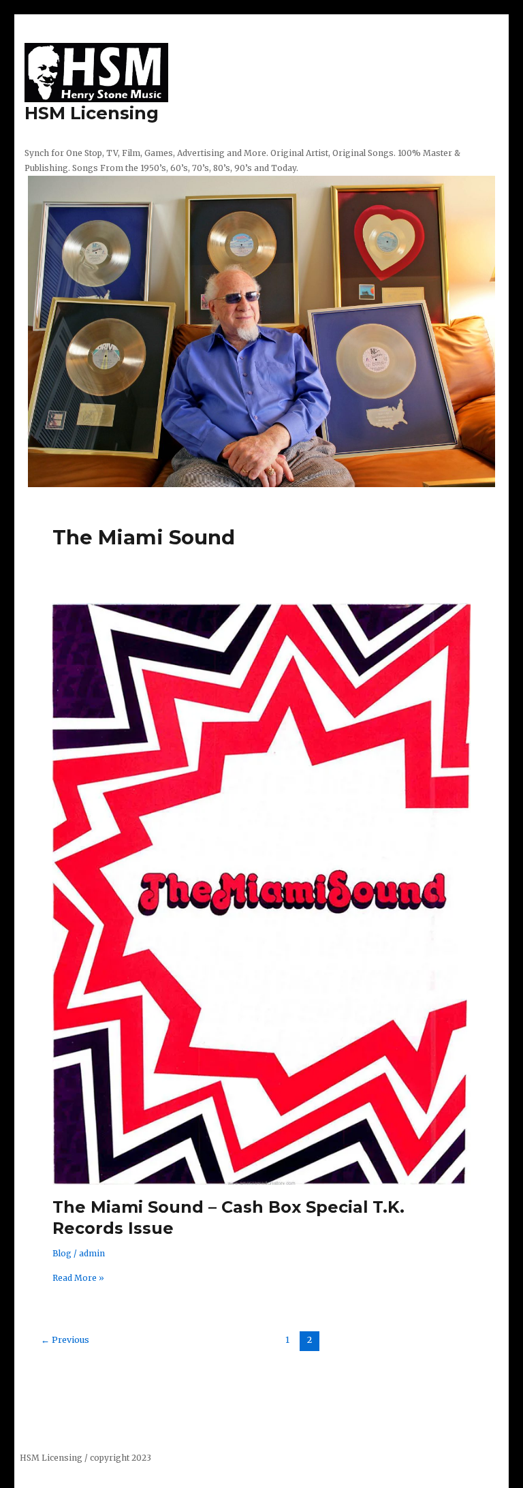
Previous (65, 1340)
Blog (62, 1253)
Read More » (78, 1277)
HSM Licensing (92, 112)
